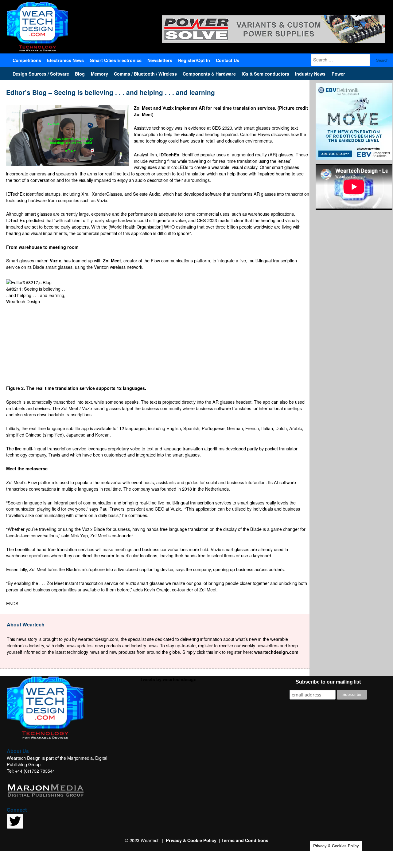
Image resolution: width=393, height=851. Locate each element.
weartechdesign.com (276, 652)
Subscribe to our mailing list (328, 681)
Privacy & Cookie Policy (191, 840)
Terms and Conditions (244, 840)
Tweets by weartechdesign (168, 679)
